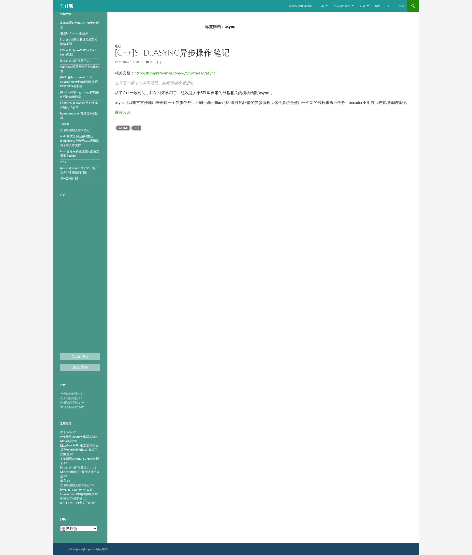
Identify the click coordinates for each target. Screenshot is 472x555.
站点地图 (102, 549)
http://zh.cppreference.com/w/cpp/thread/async (174, 73)
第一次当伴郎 (69, 178)
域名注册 (80, 367)
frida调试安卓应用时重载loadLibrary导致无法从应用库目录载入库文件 (79, 140)
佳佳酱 (67, 6)
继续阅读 (125, 112)
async (123, 127)
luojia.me (90, 549)
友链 (401, 5)
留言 (378, 5)
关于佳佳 (66, 432)
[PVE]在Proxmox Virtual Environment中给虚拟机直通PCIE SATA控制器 (79, 81)
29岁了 (65, 162)
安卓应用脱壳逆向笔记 (75, 130)
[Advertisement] (80, 275)
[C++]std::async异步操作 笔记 (172, 52)
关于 (389, 5)
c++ (137, 127)
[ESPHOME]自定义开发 (75, 503)
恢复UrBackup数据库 (74, 33)
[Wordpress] (76, 549)
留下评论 (156, 62)
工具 (321, 5)
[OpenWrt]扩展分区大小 (76, 60)
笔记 (118, 46)
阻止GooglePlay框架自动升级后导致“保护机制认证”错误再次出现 (79, 449)
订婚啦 (64, 124)
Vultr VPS (80, 356)
